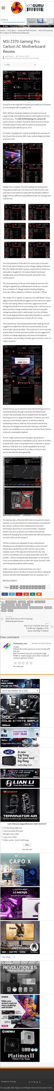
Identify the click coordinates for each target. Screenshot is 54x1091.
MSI (18, 605)
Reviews (36, 58)
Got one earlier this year (13, 831)
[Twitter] (34, 1082)
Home (2, 30)
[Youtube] (37, 1082)
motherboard (8, 605)
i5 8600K (22, 602)
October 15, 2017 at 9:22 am (41, 643)
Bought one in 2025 (11, 834)
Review (48, 608)
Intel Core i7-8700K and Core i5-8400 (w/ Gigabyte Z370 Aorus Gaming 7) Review (36, 627)
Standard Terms (46, 1087)
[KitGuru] (27, 7)
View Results (27, 849)
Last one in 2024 (10, 837)
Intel (30, 602)
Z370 (10, 611)
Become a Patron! (10, 580)
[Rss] (30, 1082)
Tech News (11, 30)
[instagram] (40, 1082)
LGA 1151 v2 (40, 602)
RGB (4, 611)
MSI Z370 (26, 605)
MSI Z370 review (36, 608)
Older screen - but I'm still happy (16, 840)
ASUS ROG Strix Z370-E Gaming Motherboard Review (19, 618)
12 (44, 587)
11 (40, 587)
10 (36, 587)
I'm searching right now (13, 828)
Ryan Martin (9, 56)
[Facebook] (32, 1082)
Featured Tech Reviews (27, 30)
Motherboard (27, 58)
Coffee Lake (11, 602)
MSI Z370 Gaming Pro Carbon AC (14, 608)
